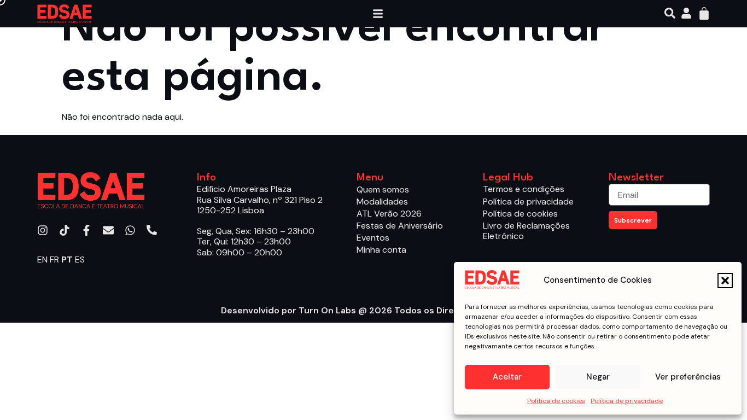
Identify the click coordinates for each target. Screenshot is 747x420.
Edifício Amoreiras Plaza (244, 189)
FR (54, 259)
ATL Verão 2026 (389, 213)
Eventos (373, 237)
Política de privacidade (627, 400)
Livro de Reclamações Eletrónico (526, 230)
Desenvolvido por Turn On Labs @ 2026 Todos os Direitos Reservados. (373, 310)
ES (80, 259)
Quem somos (383, 189)
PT (67, 259)
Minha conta (381, 249)
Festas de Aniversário (400, 225)
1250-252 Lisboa (230, 210)
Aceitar (507, 376)
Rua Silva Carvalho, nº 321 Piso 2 (260, 200)
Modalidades (382, 201)
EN (42, 259)
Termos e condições (523, 189)
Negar (598, 376)
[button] (725, 280)
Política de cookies (556, 400)
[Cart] (704, 13)
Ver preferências (688, 376)
